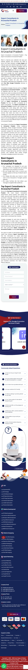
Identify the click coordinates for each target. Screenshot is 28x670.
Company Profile (9, 635)
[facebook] (4, 625)
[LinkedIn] (17, 6)
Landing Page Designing (8, 548)
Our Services (19, 640)
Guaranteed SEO (6, 489)
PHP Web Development (8, 513)
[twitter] (11, 627)
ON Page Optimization (8, 496)
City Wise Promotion (7, 565)
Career (13, 640)
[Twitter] (10, 6)
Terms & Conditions (20, 642)
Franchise (17, 635)
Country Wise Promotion (8, 567)
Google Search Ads (13, 171)
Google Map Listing (7, 562)
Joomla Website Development (9, 524)
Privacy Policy (11, 642)
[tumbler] (9, 625)
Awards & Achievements (6, 637)
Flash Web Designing (7, 552)
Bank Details (3, 647)
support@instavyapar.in (8, 589)
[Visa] (10, 619)
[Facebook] (7, 6)
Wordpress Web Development (9, 517)
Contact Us (3, 642)
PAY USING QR (14, 614)
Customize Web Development (9, 515)
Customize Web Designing (8, 537)
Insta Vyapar (4, 124)
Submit (14, 297)
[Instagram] (13, 6)
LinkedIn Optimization (16, 342)
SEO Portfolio (21, 645)
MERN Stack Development (8, 528)
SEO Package (6, 491)
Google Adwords (6, 573)
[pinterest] (16, 627)
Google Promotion (17, 127)
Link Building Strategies (8, 494)
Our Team (16, 637)
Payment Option (12, 645)
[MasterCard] (23, 619)
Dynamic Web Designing (8, 539)
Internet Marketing (7, 560)
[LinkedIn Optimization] (16, 334)
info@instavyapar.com (20, 4)
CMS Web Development (8, 522)
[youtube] (14, 625)
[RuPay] (17, 619)
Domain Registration (7, 571)
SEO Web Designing (7, 550)
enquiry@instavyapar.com (9, 591)
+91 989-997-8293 (7, 598)
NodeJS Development (7, 526)
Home (3, 24)
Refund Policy (4, 645)
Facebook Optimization (8, 500)
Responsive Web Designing (8, 541)
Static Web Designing (7, 545)
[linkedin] (23, 625)
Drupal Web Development (8, 519)
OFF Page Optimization (8, 498)
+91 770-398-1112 (8, 4)
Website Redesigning (7, 543)
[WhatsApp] (20, 6)
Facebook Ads (6, 569)
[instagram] (19, 625)
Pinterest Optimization (8, 505)
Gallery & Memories (5, 640)
